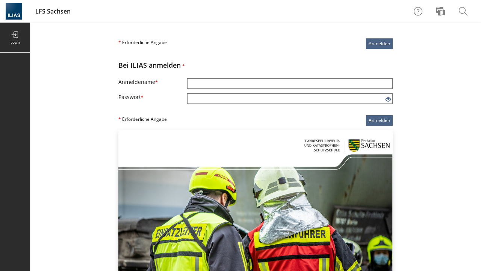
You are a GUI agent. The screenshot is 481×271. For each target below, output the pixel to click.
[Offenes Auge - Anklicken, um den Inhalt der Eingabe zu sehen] (388, 99)
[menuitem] (441, 11)
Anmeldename (138, 81)
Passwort (131, 96)
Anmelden (379, 43)
